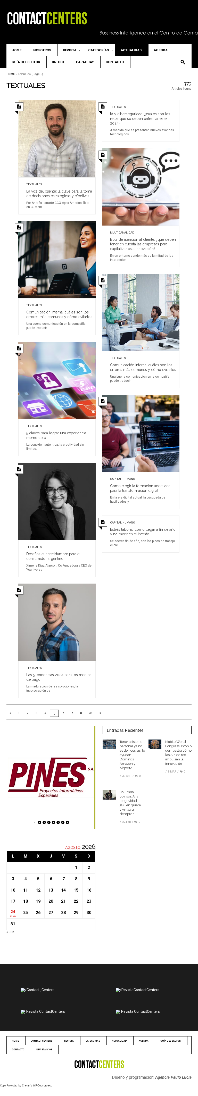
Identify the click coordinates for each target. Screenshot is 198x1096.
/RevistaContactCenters (139, 990)
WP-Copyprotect (42, 1085)
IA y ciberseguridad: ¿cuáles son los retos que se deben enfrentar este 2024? (140, 118)
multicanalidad (122, 232)
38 (91, 713)
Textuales (34, 184)
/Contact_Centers (39, 990)
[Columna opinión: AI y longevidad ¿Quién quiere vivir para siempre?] (109, 794)
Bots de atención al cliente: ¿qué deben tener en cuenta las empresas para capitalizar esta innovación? (143, 244)
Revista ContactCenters (45, 1011)
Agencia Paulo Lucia (173, 1077)
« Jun (10, 932)
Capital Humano (122, 479)
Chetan (26, 1085)
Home (10, 74)
